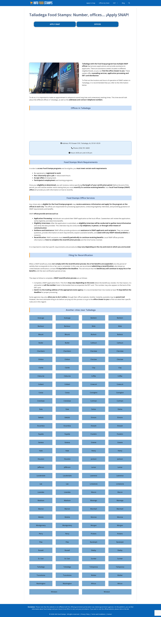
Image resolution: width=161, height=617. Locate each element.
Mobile (41, 517)
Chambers (41, 351)
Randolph (93, 542)
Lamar (93, 467)
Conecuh (93, 384)
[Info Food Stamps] (41, 3)
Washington (40, 583)
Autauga (41, 318)
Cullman (93, 401)
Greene (93, 442)
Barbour (41, 326)
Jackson (93, 459)
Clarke (41, 368)
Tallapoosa (93, 567)
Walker (93, 575)
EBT (114, 3)
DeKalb (41, 417)
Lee (41, 484)
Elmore (93, 417)
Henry (93, 451)
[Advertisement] (80, 48)
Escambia (41, 426)
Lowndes (41, 492)
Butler (41, 343)
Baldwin (94, 318)
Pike (40, 542)
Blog (123, 3)
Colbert (41, 384)
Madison (41, 500)
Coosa (41, 392)
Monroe (94, 517)
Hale (41, 451)
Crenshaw (40, 401)
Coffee (93, 376)
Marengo (93, 500)
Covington (93, 392)
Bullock (93, 334)
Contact (109, 614)
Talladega (41, 567)
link (128, 609)
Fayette (41, 434)
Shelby (93, 550)
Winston (54, 592)
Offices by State (104, 3)
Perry (41, 534)
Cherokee (93, 351)
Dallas (93, 409)
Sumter (93, 558)
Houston (41, 459)
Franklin (94, 434)
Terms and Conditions (98, 614)
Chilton (41, 359)
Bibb (93, 326)
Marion (41, 509)
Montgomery (41, 525)
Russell (41, 550)
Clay (93, 368)
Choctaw (93, 359)
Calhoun (94, 343)
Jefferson (41, 467)
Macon (93, 492)
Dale (41, 409)
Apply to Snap (90, 3)
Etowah (93, 426)
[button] (129, 3)
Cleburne (41, 376)
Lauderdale (41, 476)
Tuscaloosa (41, 575)
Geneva (41, 442)
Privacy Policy (85, 614)
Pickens (93, 534)
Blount (40, 334)
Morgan (94, 525)
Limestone (93, 484)
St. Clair (41, 558)
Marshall (93, 509)
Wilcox (93, 583)
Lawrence (93, 476)
